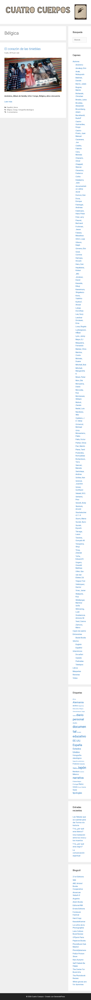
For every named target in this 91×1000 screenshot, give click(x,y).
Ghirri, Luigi (80, 239)
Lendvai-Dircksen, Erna (79, 320)
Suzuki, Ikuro (81, 522)
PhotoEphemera (79, 950)
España (77, 745)
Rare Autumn (78, 960)
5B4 (74, 880)
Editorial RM (78, 905)
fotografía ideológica (26, 110)
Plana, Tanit (80, 449)
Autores (76, 61)
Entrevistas (77, 634)
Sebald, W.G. (81, 493)
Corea (74, 715)
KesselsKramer (79, 921)
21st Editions (78, 877)
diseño (75, 723)
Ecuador (79, 732)
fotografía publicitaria (78, 761)
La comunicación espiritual (78, 853)
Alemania (78, 702)
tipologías (77, 793)
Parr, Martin (80, 446)
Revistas (76, 675)
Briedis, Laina (81, 100)
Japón (81, 768)
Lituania (82, 771)
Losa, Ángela (81, 326)
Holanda (82, 764)
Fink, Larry (80, 217)
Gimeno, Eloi (81, 248)
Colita (78, 176)
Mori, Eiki (79, 380)
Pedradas (80, 661)
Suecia (84, 787)
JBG (77, 274)
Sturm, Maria (81, 518)
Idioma (76, 641)
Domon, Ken (81, 195)
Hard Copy (77, 918)
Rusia (79, 787)
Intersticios (77, 651)
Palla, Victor (80, 439)
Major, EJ (79, 339)
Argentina (81, 706)
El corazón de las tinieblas (22, 49)
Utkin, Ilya (79, 571)
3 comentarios (12, 112)
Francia (76, 764)
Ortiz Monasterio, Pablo (80, 433)
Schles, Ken (80, 477)
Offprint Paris (78, 937)
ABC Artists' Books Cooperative (78, 886)
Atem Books (78, 902)
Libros (15, 107)
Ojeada (79, 658)
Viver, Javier (81, 590)
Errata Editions (79, 909)
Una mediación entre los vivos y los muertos (79, 838)
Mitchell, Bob (81, 365)
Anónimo (79, 65)
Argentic (76, 898)
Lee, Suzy (79, 314)
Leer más (8, 102)
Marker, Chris (81, 349)
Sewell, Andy (81, 503)
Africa (74, 699)
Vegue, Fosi (80, 581)
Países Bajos (77, 781)
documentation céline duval (81, 189)
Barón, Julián (81, 84)
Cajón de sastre (79, 631)
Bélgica (9, 110)
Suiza (75, 790)
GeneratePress (59, 997)
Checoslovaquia (77, 711)
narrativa (78, 777)
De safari (79, 654)
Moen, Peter (80, 377)
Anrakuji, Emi (81, 68)
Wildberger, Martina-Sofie (80, 603)
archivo (75, 706)
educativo (79, 736)
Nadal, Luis (80, 408)
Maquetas (77, 671)
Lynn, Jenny (80, 336)
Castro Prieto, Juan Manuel (80, 133)
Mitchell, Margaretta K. (80, 371)
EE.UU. (77, 740)
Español (10, 107)
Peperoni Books (79, 941)
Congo (15, 110)
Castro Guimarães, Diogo (80, 124)
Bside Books (81, 638)
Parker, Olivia (81, 443)
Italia (75, 768)
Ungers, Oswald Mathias (79, 565)
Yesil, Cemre (81, 621)
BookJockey (76, 708)
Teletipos (79, 664)
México (76, 774)
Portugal (75, 784)
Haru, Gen (80, 264)
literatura (76, 772)
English (79, 644)
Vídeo (75, 678)
